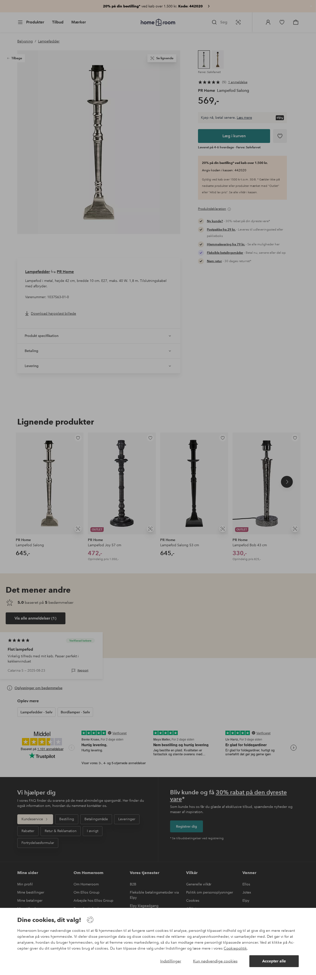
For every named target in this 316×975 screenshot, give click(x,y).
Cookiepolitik (235, 948)
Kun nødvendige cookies (215, 961)
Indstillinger (170, 961)
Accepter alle (274, 961)
